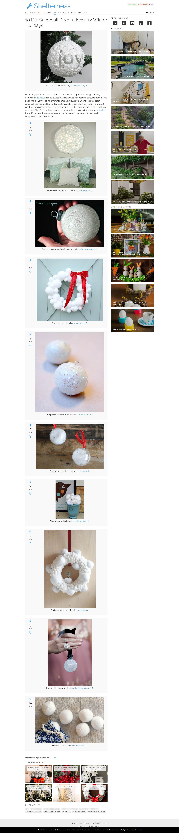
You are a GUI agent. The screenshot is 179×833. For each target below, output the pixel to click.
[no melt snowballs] (70, 518)
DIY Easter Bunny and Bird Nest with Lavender (130, 303)
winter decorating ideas (96, 811)
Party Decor (82, 12)
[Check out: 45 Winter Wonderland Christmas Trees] (66, 793)
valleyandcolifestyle (82, 688)
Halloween (132, 4)
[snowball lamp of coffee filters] (70, 188)
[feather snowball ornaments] (70, 468)
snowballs (66, 811)
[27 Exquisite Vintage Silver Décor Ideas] (132, 42)
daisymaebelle (79, 323)
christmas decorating (51, 809)
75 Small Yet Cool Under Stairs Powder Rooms (132, 100)
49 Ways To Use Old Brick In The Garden (131, 126)
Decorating (47, 12)
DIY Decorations (35, 809)
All (26, 12)
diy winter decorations (52, 811)
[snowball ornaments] (66, 83)
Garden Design (63, 12)
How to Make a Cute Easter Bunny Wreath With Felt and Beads (129, 279)
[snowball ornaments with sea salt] (69, 246)
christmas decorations (69, 809)
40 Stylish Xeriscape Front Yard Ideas (131, 201)
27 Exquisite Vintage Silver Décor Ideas (131, 52)
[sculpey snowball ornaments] (69, 412)
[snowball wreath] (70, 320)
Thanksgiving (143, 4)
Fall (151, 4)
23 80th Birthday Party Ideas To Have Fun (130, 150)
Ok (140, 830)
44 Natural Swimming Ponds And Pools (131, 77)
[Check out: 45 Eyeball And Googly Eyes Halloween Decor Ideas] (94, 774)
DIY (55, 12)
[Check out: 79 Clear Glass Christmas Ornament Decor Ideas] (38, 793)
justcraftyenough (78, 85)
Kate (55, 758)
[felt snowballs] (69, 743)
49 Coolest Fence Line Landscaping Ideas (129, 175)
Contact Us (82, 827)
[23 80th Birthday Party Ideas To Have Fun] (132, 142)
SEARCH (151, 12)
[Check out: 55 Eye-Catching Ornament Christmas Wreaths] (66, 774)
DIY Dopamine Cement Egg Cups (127, 329)
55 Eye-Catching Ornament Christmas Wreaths (66, 768)
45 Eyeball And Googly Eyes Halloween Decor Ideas (94, 768)
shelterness (85, 190)
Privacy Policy (94, 827)
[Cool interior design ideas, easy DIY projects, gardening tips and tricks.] (48, 10)
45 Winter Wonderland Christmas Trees (66, 787)
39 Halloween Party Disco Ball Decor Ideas (38, 768)
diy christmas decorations (89, 809)
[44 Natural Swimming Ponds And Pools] (132, 67)
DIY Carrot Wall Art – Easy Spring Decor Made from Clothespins (129, 254)
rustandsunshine (78, 745)
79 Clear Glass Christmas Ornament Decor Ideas (38, 787)
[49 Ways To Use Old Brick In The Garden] (132, 117)
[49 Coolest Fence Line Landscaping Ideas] (132, 167)
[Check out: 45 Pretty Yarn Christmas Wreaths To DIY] (94, 793)
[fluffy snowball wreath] (70, 607)
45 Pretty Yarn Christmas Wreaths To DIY (94, 787)
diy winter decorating (33, 811)
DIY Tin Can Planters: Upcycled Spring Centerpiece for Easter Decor (131, 229)
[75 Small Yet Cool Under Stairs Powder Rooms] (132, 92)
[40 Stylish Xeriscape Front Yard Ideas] (132, 192)
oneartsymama (85, 414)
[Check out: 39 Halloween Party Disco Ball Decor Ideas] (38, 774)
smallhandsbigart (80, 521)
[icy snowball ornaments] (70, 685)
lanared (85, 471)
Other (73, 12)
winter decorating (79, 811)
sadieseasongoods (87, 249)
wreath (100, 110)
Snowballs (40, 98)
